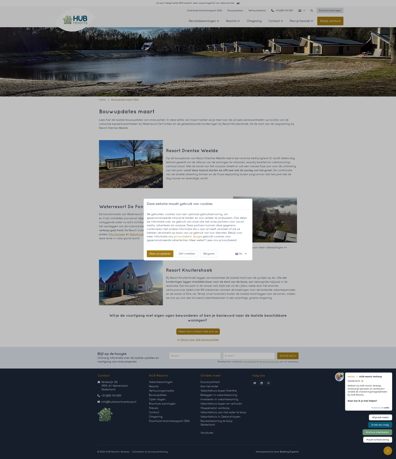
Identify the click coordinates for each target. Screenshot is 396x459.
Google (197, 236)
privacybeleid (183, 236)
